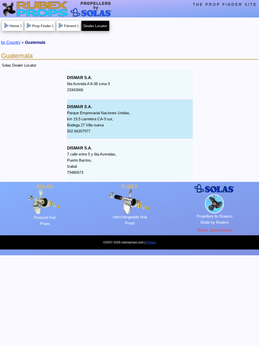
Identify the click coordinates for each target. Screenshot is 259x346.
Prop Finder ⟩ (42, 26)
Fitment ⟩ (71, 26)
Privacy (151, 242)
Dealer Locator (95, 26)
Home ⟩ (15, 26)
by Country (10, 42)
